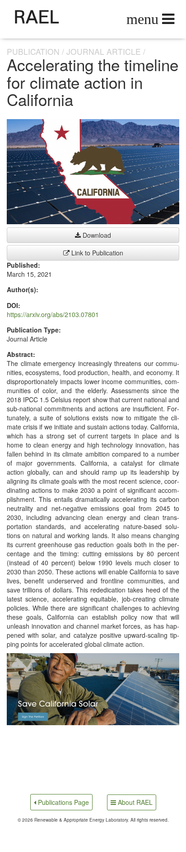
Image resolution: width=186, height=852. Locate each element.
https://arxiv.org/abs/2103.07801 (53, 314)
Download (96, 235)
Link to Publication (96, 252)
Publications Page (62, 802)
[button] (93, 689)
